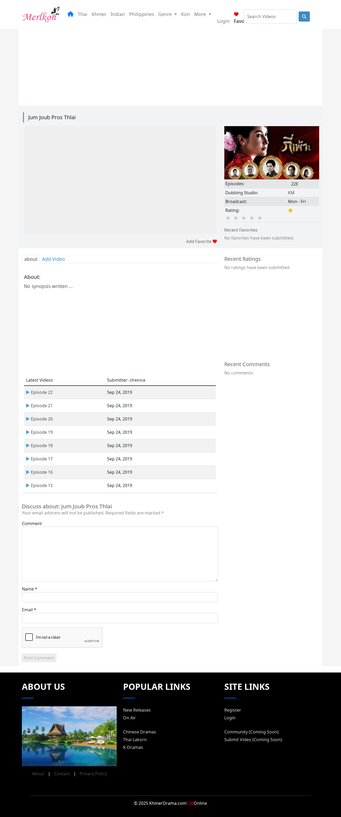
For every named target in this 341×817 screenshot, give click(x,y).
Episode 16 (42, 472)
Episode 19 (42, 432)
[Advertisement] (170, 66)
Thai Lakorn (135, 739)
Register (232, 710)
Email (27, 610)
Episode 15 (42, 485)
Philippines (141, 14)
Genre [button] (165, 14)
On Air (129, 718)
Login (223, 21)
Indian (118, 14)
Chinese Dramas (139, 732)
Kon (185, 14)
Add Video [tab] (53, 259)
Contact (62, 774)
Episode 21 (42, 405)
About (38, 774)
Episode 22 (42, 392)
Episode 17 (42, 459)
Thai (82, 14)
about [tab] (30, 259)
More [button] (200, 14)
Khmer (99, 14)
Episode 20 (42, 419)
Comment (32, 523)
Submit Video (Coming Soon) (253, 739)
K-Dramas (133, 747)
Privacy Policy (93, 774)
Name (28, 589)
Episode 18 (42, 445)
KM (291, 193)
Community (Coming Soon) (251, 732)
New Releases (137, 710)
